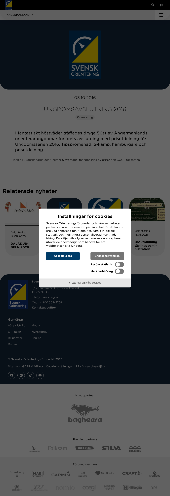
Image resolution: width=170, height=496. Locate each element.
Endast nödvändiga (107, 255)
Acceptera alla (63, 255)
